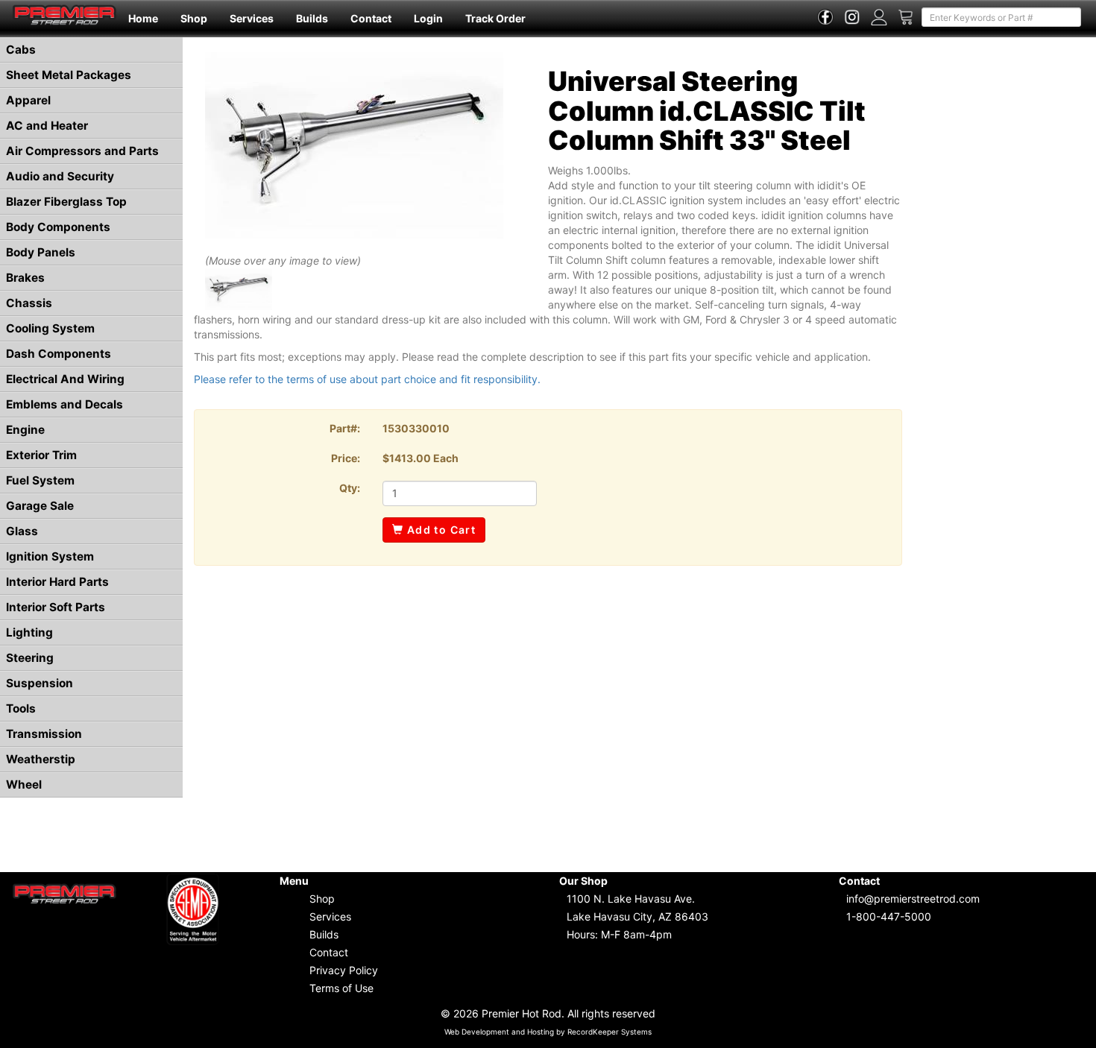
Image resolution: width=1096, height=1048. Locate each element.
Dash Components (58, 354)
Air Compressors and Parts (82, 151)
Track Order (495, 18)
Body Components (58, 227)
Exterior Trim (41, 455)
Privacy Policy (343, 970)
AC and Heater (47, 126)
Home (143, 18)
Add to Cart (439, 529)
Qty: (349, 488)
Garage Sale (40, 506)
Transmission (44, 734)
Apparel (28, 100)
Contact (370, 18)
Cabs (21, 49)
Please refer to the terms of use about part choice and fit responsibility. (367, 379)
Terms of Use (341, 988)
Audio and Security (60, 176)
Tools (21, 708)
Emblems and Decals (64, 404)
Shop (193, 18)
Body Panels (40, 252)
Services (252, 18)
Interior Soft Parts (55, 607)
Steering (30, 658)
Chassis (29, 303)
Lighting (29, 632)
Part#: (345, 428)
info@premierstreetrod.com (913, 898)
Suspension (39, 683)
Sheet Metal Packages (68, 75)
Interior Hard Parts (57, 582)
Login (428, 18)
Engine (25, 430)
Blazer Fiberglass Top (66, 202)
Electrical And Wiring (65, 379)
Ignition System (50, 556)
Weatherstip (40, 759)
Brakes (25, 278)
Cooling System (50, 328)
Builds (312, 18)
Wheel (24, 784)
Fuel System (40, 480)
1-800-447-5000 (888, 916)
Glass (22, 531)
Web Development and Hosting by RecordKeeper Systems (548, 1031)
